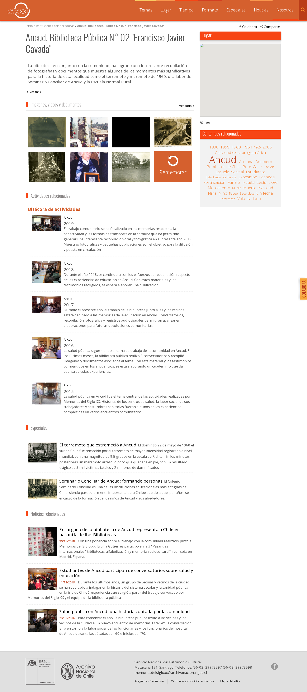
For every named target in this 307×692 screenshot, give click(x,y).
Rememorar (172, 172)
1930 (213, 147)
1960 (236, 147)
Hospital (249, 182)
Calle (257, 166)
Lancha (261, 182)
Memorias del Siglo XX (18, 10)
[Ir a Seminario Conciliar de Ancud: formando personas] (42, 498)
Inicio (29, 26)
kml (207, 123)
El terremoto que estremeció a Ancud (97, 445)
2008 (267, 147)
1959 (225, 147)
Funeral (235, 182)
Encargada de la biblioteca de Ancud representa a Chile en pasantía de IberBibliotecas (119, 531)
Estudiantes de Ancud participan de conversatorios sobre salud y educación (126, 572)
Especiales (236, 10)
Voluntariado (249, 198)
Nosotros (285, 10)
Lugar (166, 10)
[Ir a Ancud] (46, 230)
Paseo (233, 193)
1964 (247, 147)
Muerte (249, 187)
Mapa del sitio (230, 681)
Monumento (219, 187)
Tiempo (186, 10)
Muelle (236, 188)
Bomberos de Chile (224, 166)
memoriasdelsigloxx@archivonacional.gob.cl (170, 672)
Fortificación (214, 182)
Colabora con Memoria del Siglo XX (302, 289)
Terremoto (227, 199)
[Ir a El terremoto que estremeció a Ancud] (42, 461)
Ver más (35, 92)
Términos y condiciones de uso (192, 681)
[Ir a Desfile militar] (131, 167)
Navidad (265, 187)
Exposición (247, 176)
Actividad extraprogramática (240, 152)
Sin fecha (264, 193)
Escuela (269, 167)
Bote (247, 166)
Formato (210, 10)
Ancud (68, 217)
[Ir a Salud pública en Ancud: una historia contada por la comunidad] (42, 630)
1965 (257, 147)
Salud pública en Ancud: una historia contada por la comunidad (124, 611)
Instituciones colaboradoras (55, 26)
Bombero (263, 161)
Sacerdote (247, 193)
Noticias (261, 10)
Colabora (249, 26)
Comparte (272, 26)
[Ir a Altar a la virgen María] (47, 167)
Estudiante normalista (221, 177)
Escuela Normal (230, 171)
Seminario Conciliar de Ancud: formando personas (110, 481)
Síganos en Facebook (274, 666)
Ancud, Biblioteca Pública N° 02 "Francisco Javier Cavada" (121, 26)
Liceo (273, 182)
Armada (246, 161)
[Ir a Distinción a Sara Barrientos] (89, 167)
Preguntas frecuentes (149, 681)
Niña (212, 193)
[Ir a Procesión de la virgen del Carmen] (89, 133)
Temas (146, 10)
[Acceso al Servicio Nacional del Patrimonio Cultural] (42, 683)
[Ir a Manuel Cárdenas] (47, 133)
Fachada (267, 176)
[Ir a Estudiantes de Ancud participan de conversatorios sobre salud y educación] (42, 588)
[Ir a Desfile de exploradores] (173, 133)
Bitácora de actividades (54, 209)
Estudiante (255, 171)
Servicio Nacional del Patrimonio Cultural (168, 662)
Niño (223, 193)
